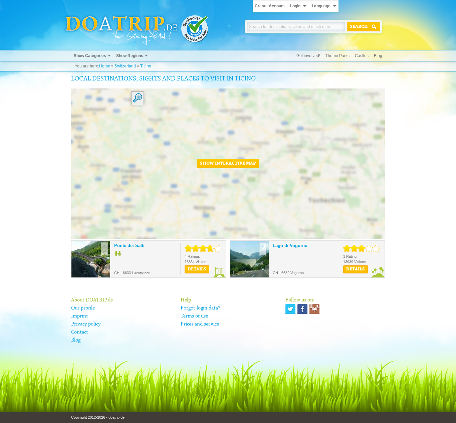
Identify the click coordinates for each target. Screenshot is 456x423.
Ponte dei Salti (129, 245)
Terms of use (194, 316)
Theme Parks (337, 55)
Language (321, 6)
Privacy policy (85, 324)
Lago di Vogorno (290, 245)
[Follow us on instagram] (314, 309)
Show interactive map (228, 163)
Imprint (79, 316)
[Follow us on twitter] (290, 309)
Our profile (83, 308)
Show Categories (90, 55)
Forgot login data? (200, 308)
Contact (79, 332)
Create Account (270, 6)
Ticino (145, 66)
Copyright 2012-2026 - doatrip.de (98, 417)
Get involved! (308, 55)
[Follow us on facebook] (302, 309)
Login (295, 6)
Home (104, 66)
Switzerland (125, 66)
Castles (362, 55)
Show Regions (129, 55)
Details (197, 269)
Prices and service (200, 324)
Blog (378, 55)
